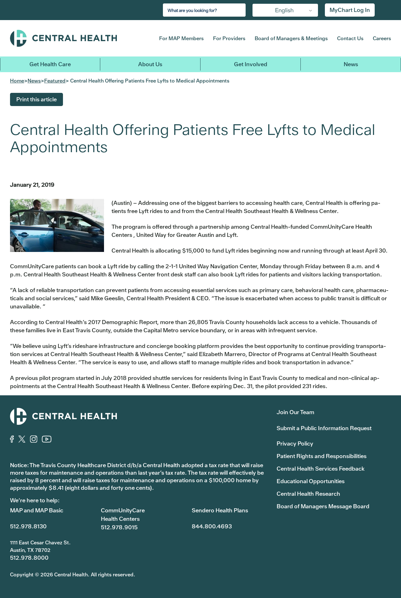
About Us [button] (150, 64)
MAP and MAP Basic (36, 510)
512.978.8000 (29, 557)
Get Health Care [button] (50, 64)
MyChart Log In (350, 9)
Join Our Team (295, 412)
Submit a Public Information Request (324, 428)
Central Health (74, 38)
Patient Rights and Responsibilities (322, 456)
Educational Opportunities (311, 481)
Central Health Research (308, 493)
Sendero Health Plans (220, 510)
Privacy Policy (295, 443)
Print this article (36, 99)
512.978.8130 (28, 526)
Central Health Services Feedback (321, 468)
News (351, 64)
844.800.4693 (212, 526)
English (284, 10)
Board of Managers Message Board (323, 506)
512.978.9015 (119, 527)
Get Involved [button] (250, 64)
